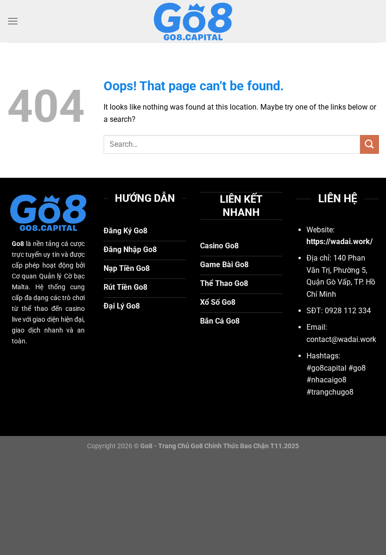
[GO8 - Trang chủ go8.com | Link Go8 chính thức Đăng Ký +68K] (193, 21)
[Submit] (369, 144)
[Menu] (12, 20)
